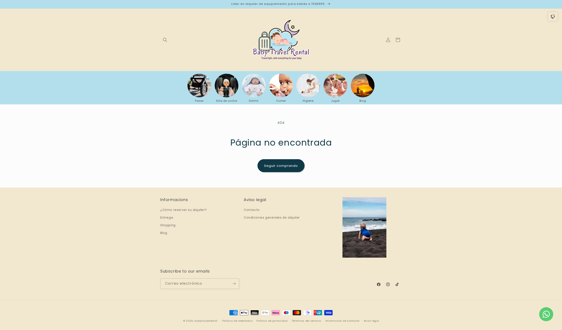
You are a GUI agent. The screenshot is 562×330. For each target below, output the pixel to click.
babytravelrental (206, 321)
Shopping (168, 225)
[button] (165, 40)
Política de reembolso (237, 321)
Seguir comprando (281, 165)
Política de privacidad (272, 321)
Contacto (252, 210)
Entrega (166, 217)
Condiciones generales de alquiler (272, 217)
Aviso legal (371, 321)
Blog (163, 233)
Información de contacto (342, 321)
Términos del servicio (306, 321)
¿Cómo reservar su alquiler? (183, 210)
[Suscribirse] (234, 283)
